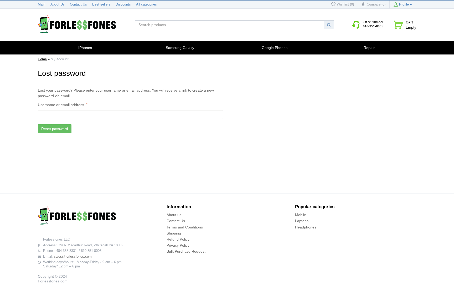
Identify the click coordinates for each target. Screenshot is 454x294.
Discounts (123, 4)
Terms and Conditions (185, 227)
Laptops (301, 221)
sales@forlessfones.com (73, 256)
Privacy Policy (178, 245)
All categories (146, 4)
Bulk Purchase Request (186, 251)
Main (41, 4)
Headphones (305, 227)
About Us (57, 4)
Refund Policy (178, 239)
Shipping (174, 233)
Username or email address (61, 105)
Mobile (300, 215)
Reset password (54, 129)
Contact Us (78, 4)
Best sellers (101, 4)
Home (42, 59)
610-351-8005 (373, 26)
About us (174, 215)
